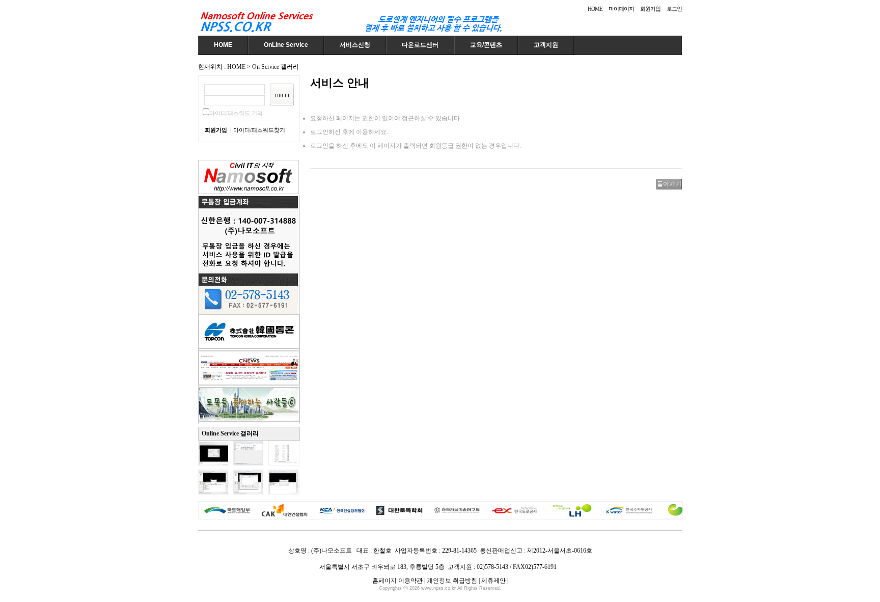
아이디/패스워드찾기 (259, 130)
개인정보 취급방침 (452, 580)
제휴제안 (493, 580)
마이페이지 (621, 9)
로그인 (674, 9)
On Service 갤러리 (275, 66)
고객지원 (546, 44)
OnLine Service (286, 44)
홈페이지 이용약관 (397, 580)
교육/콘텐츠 (486, 44)
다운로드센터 (420, 44)
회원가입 (650, 9)
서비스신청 (355, 44)
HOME (595, 9)
